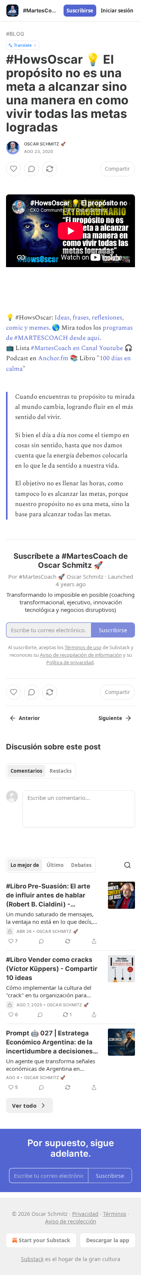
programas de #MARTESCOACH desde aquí (69, 333)
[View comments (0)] (31, 168)
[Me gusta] (13, 168)
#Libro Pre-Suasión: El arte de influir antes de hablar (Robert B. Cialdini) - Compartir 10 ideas (48, 895)
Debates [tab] (81, 865)
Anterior (29, 718)
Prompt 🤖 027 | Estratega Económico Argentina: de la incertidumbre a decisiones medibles (49, 1042)
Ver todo (24, 1105)
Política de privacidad (70, 662)
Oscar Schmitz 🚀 (45, 144)
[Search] (127, 865)
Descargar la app (107, 1240)
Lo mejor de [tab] (25, 865)
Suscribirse (80, 10)
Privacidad (85, 1213)
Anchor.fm (53, 358)
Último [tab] (55, 865)
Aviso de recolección (70, 1221)
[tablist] (41, 770)
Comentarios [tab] (26, 770)
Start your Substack (44, 1240)
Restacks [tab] (60, 770)
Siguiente (110, 718)
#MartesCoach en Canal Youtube (77, 348)
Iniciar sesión (117, 10)
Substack (32, 1259)
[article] (70, 914)
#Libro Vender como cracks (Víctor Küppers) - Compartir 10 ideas (51, 968)
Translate (23, 45)
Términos (114, 1213)
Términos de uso (83, 647)
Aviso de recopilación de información (81, 654)
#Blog (15, 34)
